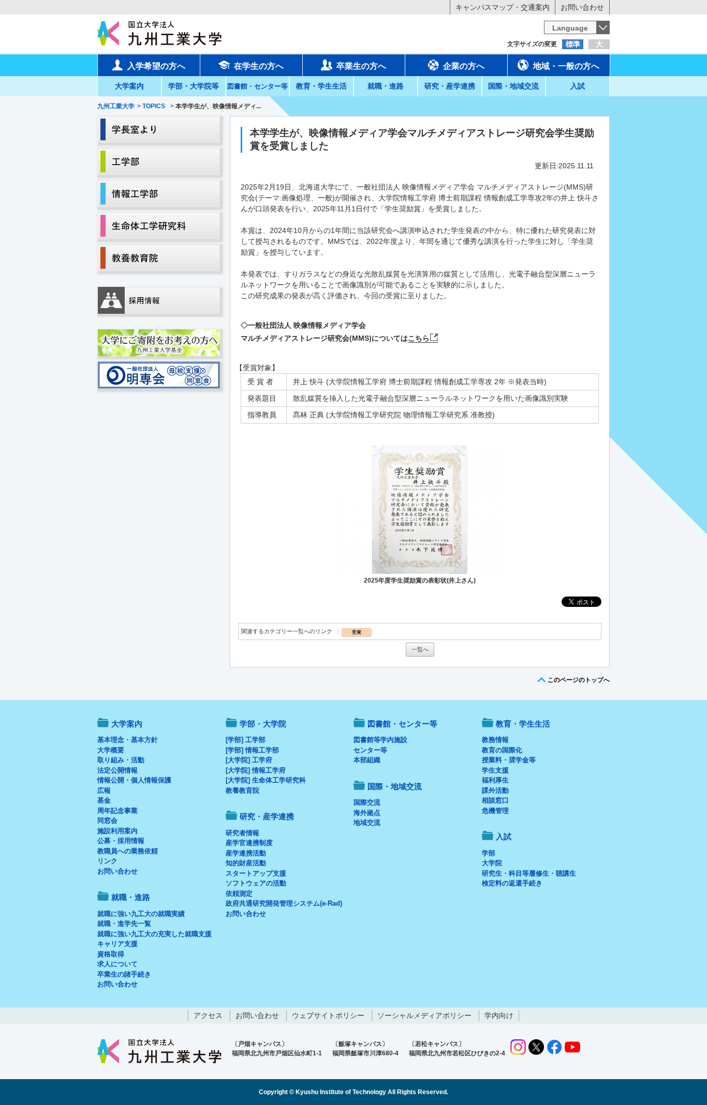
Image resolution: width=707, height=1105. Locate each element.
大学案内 (129, 86)
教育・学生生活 (321, 86)
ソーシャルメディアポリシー (424, 1015)
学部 (488, 853)
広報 (104, 790)
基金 (104, 800)
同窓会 (107, 820)
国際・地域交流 (513, 86)
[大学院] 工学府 (249, 760)
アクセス (208, 1015)
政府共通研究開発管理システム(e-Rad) (284, 903)
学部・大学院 (263, 723)
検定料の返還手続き (512, 883)
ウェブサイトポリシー (328, 1015)
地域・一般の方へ (566, 66)
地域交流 (367, 822)
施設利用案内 (117, 831)
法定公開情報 (117, 770)
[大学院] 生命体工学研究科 (266, 780)
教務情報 (495, 740)
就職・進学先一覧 (124, 923)
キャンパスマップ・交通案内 (502, 7)
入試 (577, 86)
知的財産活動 (246, 863)
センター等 (370, 750)
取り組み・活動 (120, 760)
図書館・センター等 (402, 723)
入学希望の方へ (156, 66)
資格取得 (110, 954)
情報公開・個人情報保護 (134, 780)
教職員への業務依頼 (127, 851)
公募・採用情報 (120, 841)
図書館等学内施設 (380, 740)
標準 (573, 44)
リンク (107, 861)
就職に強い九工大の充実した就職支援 (154, 934)
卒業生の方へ (361, 66)
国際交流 (367, 802)
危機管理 (495, 811)
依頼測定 (239, 893)
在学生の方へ (259, 66)
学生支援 (495, 770)
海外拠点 (367, 813)
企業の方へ (463, 66)
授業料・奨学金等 (509, 760)
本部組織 (367, 760)
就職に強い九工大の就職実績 (141, 914)
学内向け (498, 1015)
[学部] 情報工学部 (252, 750)
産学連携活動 (246, 853)
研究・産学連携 (449, 86)
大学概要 (110, 750)
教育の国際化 (502, 750)
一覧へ (420, 649)
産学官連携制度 (249, 843)
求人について (117, 964)
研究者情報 (242, 833)
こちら (419, 338)
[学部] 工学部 (246, 740)
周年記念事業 (117, 811)
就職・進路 (385, 86)
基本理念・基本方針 (127, 740)
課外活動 (495, 790)
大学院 (492, 863)
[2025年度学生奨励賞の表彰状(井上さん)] (420, 509)
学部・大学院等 (193, 86)
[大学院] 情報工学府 (256, 770)
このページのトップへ (579, 680)
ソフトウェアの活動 (256, 883)
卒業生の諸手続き (124, 974)
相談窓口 (495, 800)
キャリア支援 (117, 944)
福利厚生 (495, 780)
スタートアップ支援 (256, 873)
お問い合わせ (582, 7)
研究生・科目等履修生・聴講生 (529, 873)
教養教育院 (242, 790)
